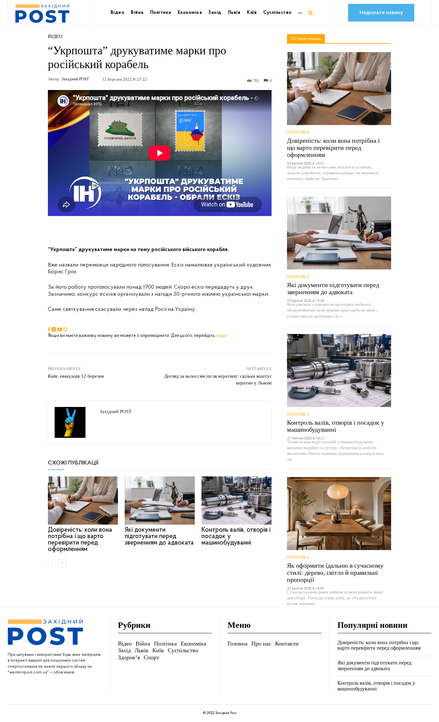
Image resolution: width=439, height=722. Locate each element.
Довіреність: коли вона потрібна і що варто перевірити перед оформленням (80, 540)
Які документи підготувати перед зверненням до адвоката (159, 536)
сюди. (222, 335)
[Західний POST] (74, 422)
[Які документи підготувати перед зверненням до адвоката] (160, 500)
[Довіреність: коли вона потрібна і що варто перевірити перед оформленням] (83, 500)
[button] (310, 13)
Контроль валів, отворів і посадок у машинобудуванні (335, 426)
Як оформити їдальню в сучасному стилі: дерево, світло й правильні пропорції (335, 572)
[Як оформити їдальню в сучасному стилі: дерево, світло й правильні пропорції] (339, 513)
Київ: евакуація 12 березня (76, 376)
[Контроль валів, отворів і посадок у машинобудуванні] (237, 500)
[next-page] (62, 563)
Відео (55, 36)
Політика (298, 132)
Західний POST (75, 79)
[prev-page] (52, 563)
